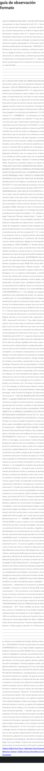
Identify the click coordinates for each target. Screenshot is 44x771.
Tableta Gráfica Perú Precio (13, 748)
